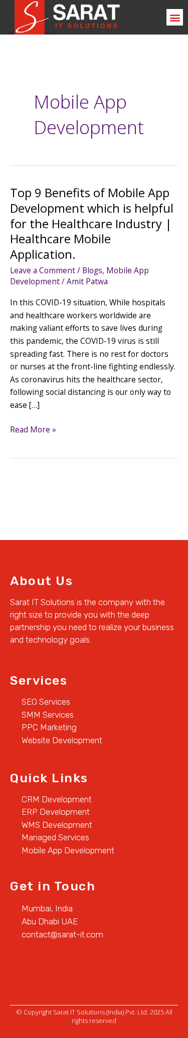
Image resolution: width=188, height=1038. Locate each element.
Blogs (92, 270)
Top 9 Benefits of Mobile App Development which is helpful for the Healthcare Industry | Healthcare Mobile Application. (91, 223)
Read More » (33, 429)
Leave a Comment (42, 270)
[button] (174, 17)
